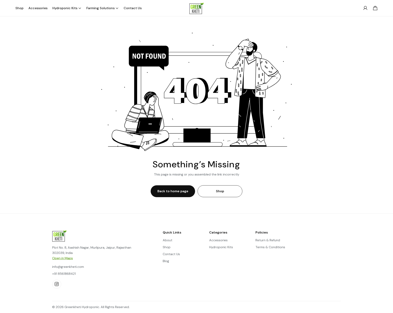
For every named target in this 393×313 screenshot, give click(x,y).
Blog (166, 261)
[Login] (365, 8)
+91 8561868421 (64, 274)
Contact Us (171, 254)
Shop (220, 191)
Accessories (218, 240)
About (167, 240)
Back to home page (172, 191)
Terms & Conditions (270, 247)
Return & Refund (267, 240)
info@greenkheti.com (68, 267)
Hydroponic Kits (221, 247)
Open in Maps (62, 258)
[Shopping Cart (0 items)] (375, 8)
